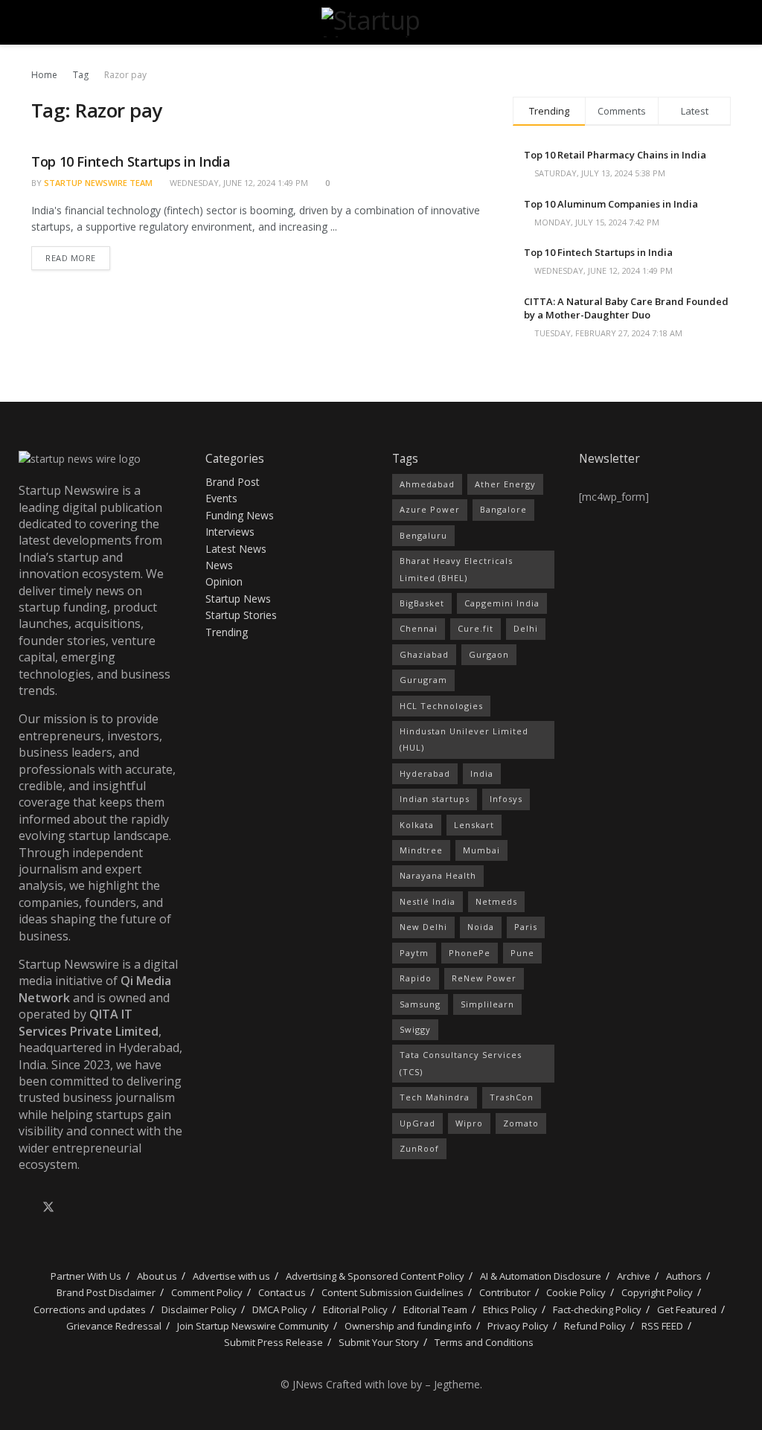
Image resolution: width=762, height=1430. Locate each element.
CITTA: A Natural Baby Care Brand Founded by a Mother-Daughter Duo (626, 308)
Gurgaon (489, 654)
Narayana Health (438, 875)
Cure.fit (475, 628)
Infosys (506, 798)
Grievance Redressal (113, 1326)
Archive (633, 1276)
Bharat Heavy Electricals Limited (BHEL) (456, 569)
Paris (525, 926)
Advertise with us (231, 1276)
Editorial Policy (355, 1309)
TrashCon (512, 1097)
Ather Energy (505, 484)
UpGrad (417, 1123)
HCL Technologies (441, 705)
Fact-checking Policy (597, 1309)
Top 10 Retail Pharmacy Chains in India (615, 154)
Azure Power (430, 509)
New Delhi (423, 926)
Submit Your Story (379, 1342)
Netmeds (496, 901)
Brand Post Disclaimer (106, 1292)
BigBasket (422, 603)
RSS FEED (662, 1326)
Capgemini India (502, 603)
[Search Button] (724, 22)
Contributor (505, 1292)
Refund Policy (595, 1326)
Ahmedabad (427, 484)
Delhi (525, 628)
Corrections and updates (89, 1309)
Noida (480, 926)
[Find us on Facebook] (23, 1207)
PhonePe (469, 952)
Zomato (521, 1123)
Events (221, 498)
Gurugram (423, 679)
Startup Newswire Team (98, 182)
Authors (684, 1276)
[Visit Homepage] (381, 22)
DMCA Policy (279, 1309)
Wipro (469, 1123)
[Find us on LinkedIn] (73, 1207)
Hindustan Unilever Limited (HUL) (464, 739)
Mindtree (421, 850)
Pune (522, 952)
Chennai (419, 628)
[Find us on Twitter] (48, 1207)
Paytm (414, 952)
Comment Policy (207, 1292)
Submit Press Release (273, 1342)
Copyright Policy (657, 1292)
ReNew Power (484, 978)
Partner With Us (84, 1276)
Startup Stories (241, 615)
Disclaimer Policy (199, 1309)
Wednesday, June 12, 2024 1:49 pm (237, 182)
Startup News (238, 598)
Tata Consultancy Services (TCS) (461, 1063)
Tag (81, 74)
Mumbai (481, 850)
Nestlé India (427, 901)
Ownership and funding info (408, 1326)
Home (44, 74)
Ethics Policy (510, 1309)
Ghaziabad (424, 654)
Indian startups (435, 798)
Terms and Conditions (484, 1342)
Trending (226, 632)
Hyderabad (425, 773)
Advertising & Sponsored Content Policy (375, 1276)
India (481, 773)
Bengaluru (423, 535)
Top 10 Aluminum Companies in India (611, 204)
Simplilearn (487, 1004)
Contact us (282, 1292)
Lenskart (474, 824)
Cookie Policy (576, 1292)
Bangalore (503, 509)
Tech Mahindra (435, 1097)
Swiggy (415, 1029)
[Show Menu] (37, 22)
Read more (77, 254)
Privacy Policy (517, 1326)
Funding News (239, 515)
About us (157, 1276)
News (219, 565)
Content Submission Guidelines (392, 1292)
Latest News (235, 549)
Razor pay (125, 74)
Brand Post (232, 482)
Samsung (420, 1004)
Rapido (416, 978)
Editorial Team (435, 1309)
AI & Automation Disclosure (540, 1276)
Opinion (224, 581)
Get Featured (687, 1309)
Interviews (229, 532)
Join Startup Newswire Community (253, 1326)
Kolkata (417, 824)
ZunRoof (419, 1148)
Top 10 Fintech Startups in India (130, 161)
